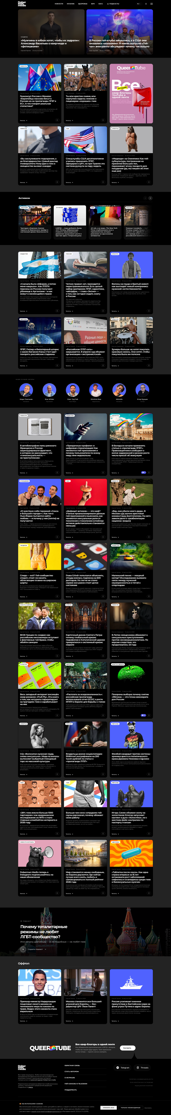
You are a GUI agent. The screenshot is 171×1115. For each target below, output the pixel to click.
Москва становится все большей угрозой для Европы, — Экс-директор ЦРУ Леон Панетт (83, 1004)
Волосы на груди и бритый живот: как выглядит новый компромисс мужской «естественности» (130, 286)
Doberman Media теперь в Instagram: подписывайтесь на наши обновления (36, 874)
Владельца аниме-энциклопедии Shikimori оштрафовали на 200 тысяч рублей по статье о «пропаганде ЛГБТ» (84, 757)
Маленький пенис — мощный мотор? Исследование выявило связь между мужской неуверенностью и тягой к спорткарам (129, 580)
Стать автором (72, 1071)
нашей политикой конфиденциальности (46, 1111)
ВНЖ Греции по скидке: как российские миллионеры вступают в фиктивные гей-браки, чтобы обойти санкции (39, 639)
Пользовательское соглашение (141, 1082)
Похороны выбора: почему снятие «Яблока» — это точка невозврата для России (130, 697)
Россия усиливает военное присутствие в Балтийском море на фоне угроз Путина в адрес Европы (131, 1004)
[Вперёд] (150, 198)
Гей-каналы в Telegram (76, 1084)
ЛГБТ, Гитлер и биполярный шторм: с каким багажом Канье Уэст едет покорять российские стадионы (39, 352)
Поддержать (71, 1090)
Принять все (108, 1108)
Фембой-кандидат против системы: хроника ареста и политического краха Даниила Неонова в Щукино (131, 756)
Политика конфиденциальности (141, 1079)
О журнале (70, 1078)
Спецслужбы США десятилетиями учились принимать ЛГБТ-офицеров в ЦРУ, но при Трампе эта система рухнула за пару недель (85, 162)
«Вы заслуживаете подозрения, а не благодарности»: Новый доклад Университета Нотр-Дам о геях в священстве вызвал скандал (39, 162)
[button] (146, 4)
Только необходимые (130, 1108)
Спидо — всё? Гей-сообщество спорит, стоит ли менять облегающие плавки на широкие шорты (38, 579)
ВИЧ (93, 4)
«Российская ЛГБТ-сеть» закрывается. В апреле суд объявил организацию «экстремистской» (85, 352)
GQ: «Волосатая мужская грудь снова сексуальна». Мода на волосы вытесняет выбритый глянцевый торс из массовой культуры (39, 757)
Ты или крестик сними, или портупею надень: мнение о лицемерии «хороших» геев (81, 98)
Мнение (70, 4)
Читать (22, 120)
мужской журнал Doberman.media (43, 1080)
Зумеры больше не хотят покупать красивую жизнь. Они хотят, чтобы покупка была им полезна (131, 352)
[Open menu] (151, 3)
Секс (100, 4)
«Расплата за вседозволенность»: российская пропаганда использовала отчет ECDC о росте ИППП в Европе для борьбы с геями (85, 698)
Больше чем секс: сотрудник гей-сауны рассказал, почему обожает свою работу (84, 815)
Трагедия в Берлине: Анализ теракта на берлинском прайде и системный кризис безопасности (34, 230)
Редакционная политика (144, 1085)
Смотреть (127, 1048)
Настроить (148, 1108)
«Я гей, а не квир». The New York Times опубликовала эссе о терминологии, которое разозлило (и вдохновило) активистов (104, 232)
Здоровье (82, 4)
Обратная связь (72, 1065)
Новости (59, 4)
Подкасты (114, 4)
